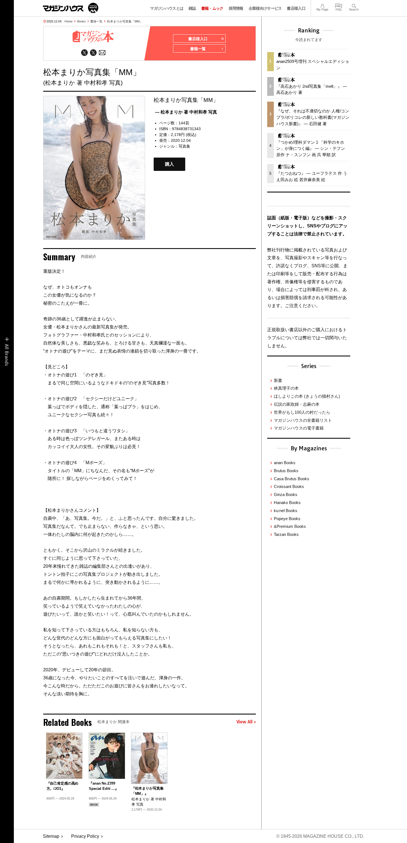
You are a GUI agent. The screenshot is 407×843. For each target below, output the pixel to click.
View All (244, 721)
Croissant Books (289, 486)
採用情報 (236, 8)
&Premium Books (290, 526)
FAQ (338, 5)
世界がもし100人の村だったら (302, 412)
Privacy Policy (85, 836)
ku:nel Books (285, 510)
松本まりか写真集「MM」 (125, 21)
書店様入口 (296, 8)
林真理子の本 (286, 388)
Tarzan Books (286, 534)
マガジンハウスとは (166, 8)
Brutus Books (286, 470)
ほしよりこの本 (307, 396)
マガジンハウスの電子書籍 (299, 428)
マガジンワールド (70, 8)
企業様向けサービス (265, 8)
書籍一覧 (96, 21)
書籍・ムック (212, 8)
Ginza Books (285, 494)
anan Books (284, 462)
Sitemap (51, 836)
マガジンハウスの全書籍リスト (303, 420)
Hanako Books (287, 502)
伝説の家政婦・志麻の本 (297, 404)
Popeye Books (287, 518)
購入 (169, 164)
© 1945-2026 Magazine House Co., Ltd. (320, 836)
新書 (278, 380)
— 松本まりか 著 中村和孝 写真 (186, 112)
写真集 (184, 146)
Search (353, 5)
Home (69, 21)
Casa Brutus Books (291, 478)
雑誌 (192, 8)
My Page (322, 5)
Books (81, 21)
